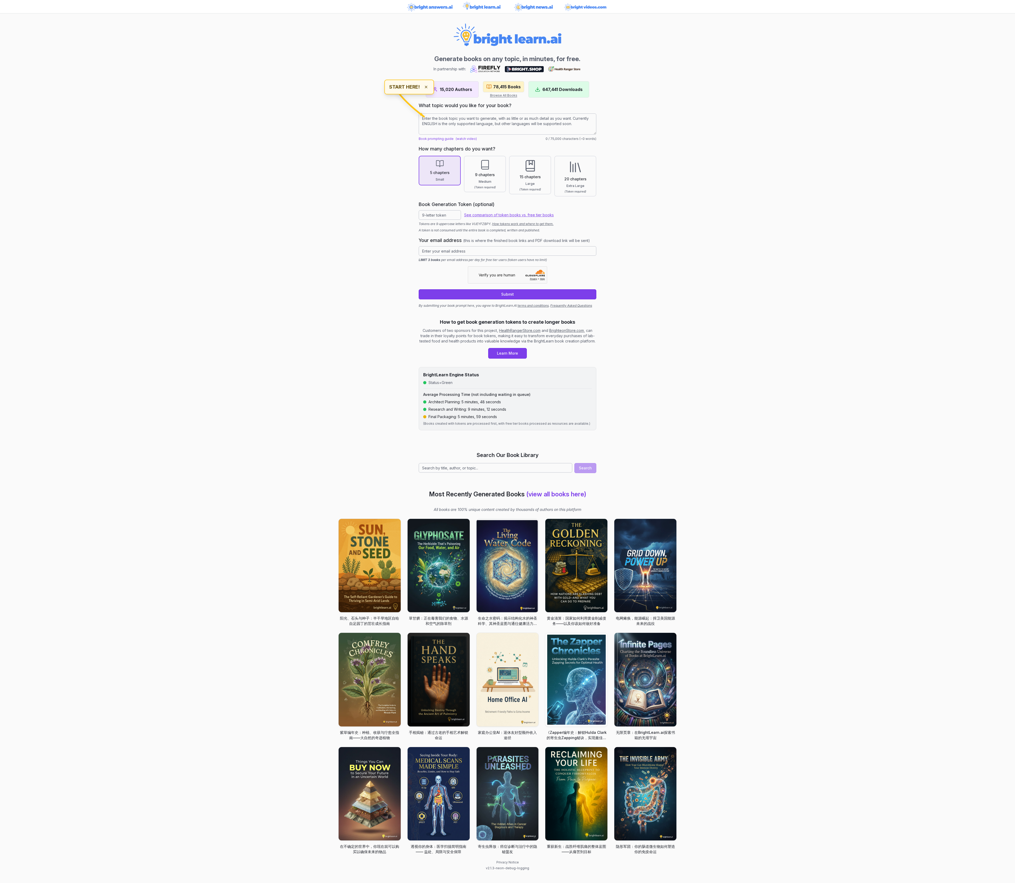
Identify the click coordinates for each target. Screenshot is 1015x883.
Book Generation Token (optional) (457, 204)
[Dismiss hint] (426, 87)
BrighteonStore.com (566, 330)
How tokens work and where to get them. (522, 224)
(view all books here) (556, 494)
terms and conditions (533, 306)
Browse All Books (503, 95)
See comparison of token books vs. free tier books (509, 215)
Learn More (507, 353)
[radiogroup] (507, 176)
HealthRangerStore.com (520, 330)
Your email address (504, 240)
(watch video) (466, 139)
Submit (507, 294)
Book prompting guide (436, 139)
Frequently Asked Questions (571, 306)
